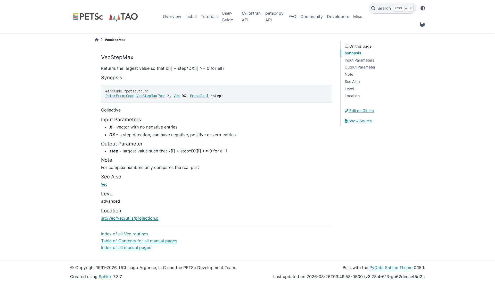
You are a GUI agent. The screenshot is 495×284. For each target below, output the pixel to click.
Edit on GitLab (361, 110)
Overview (172, 16)
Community (311, 16)
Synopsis (353, 53)
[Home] (96, 39)
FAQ (292, 16)
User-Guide (227, 16)
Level (349, 89)
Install (191, 16)
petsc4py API (274, 16)
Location (352, 95)
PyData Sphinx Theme (390, 267)
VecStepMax (146, 96)
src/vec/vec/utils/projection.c (129, 218)
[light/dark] (422, 8)
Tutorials (209, 16)
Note (349, 74)
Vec (162, 96)
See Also (352, 81)
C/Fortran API (251, 16)
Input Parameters (359, 60)
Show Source (360, 121)
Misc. (358, 16)
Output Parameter (360, 67)
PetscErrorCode (119, 96)
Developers (338, 16)
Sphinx (105, 276)
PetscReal (199, 96)
